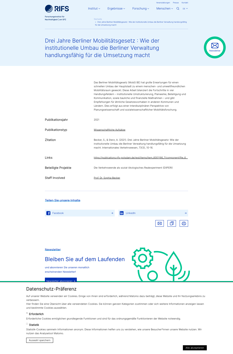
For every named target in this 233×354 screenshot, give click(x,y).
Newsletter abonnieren (59, 281)
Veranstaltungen (163, 2)
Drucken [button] (184, 223)
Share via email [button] (159, 223)
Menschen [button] (163, 8)
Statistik (34, 324)
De (184, 9)
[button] (171, 223)
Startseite (98, 19)
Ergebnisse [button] (115, 8)
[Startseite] (57, 9)
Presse (176, 2)
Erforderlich (36, 314)
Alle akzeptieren (195, 347)
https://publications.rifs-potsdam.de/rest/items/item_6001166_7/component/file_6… (141, 157)
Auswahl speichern (39, 340)
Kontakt (185, 2)
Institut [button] (93, 8)
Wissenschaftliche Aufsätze (109, 129)
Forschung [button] (139, 8)
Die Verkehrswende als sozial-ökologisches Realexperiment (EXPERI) (133, 167)
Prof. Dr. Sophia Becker (107, 177)
